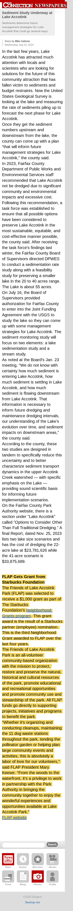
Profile (52, 884)
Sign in (59, 11)
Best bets (38, 867)
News (8, 867)
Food (8, 884)
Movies (52, 867)
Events (23, 867)
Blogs (23, 884)
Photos (38, 884)
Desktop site (32, 902)
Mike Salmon (22, 41)
